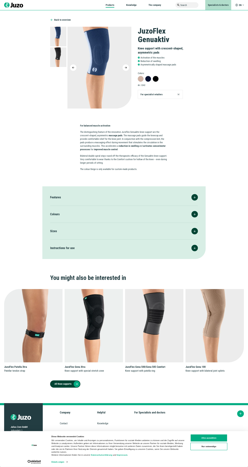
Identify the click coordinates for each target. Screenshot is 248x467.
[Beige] (141, 79)
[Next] (126, 67)
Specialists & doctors (218, 5)
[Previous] (73, 67)
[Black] (155, 79)
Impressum (122, 455)
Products (110, 5)
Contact (64, 423)
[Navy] (148, 79)
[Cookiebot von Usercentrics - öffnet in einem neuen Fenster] (34, 462)
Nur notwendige (209, 446)
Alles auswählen (208, 438)
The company (154, 5)
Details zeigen (57, 462)
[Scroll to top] (240, 413)
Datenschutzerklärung (101, 455)
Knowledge (131, 5)
